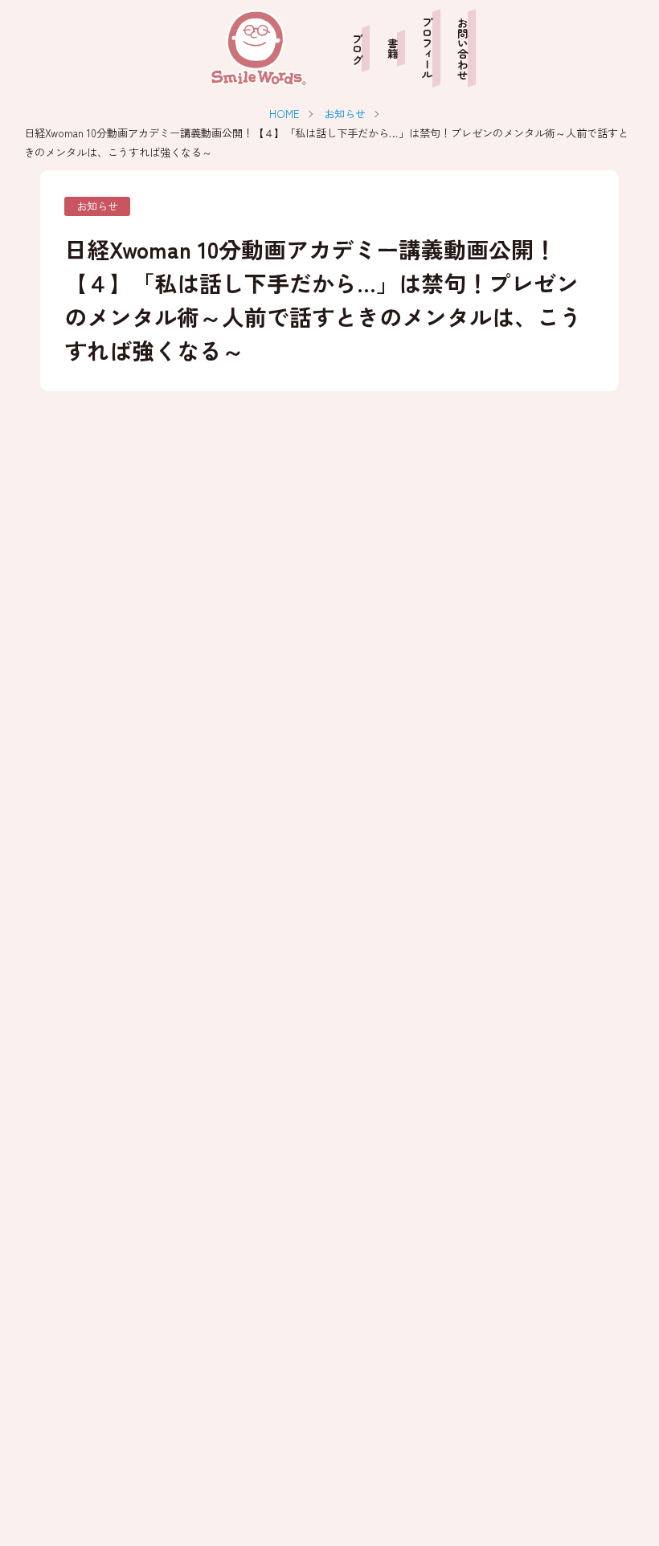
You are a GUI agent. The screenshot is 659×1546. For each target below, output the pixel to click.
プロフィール (428, 48)
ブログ (357, 48)
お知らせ (345, 113)
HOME (284, 113)
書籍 (392, 48)
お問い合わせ (463, 48)
